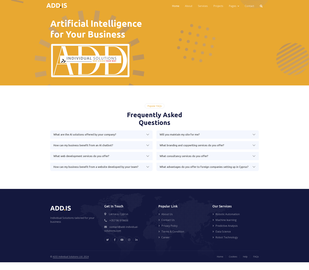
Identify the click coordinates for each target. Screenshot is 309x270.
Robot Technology (226, 237)
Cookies (233, 256)
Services (203, 6)
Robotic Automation (227, 214)
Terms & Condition (172, 231)
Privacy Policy (169, 226)
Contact (249, 6)
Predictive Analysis (226, 226)
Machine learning (226, 220)
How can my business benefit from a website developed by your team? (95, 166)
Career (165, 237)
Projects (218, 6)
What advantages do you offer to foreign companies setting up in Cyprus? (204, 166)
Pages (232, 6)
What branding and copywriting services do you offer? (192, 145)
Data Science (223, 231)
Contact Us (168, 220)
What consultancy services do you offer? (184, 156)
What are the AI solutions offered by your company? (84, 134)
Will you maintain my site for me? (180, 134)
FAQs (256, 256)
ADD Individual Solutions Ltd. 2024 (71, 256)
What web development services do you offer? (81, 156)
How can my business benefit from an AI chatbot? (83, 145)
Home (175, 6)
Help (245, 256)
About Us (167, 214)
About (188, 6)
